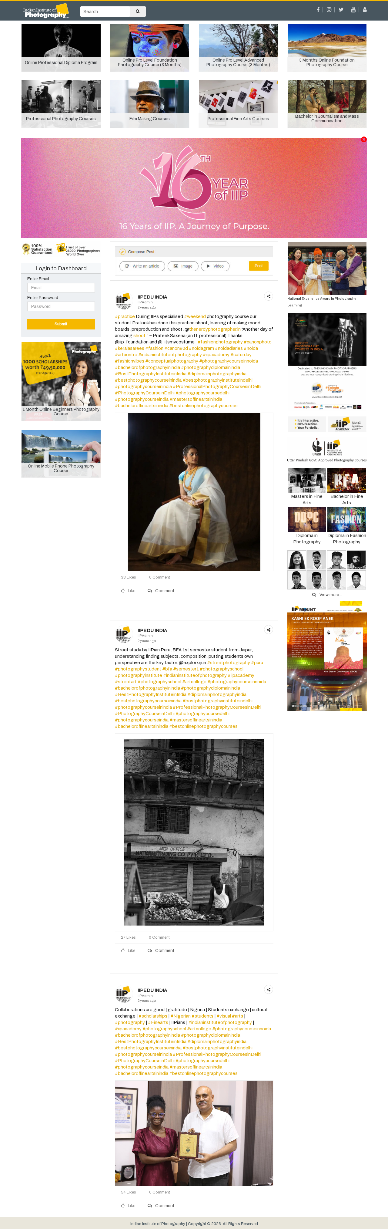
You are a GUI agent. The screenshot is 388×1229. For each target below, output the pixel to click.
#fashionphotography (220, 341)
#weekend (195, 316)
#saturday (241, 354)
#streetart (126, 681)
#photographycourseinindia (143, 386)
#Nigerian (180, 1016)
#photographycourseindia (142, 399)
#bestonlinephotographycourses (203, 405)
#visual (223, 1016)
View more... (330, 595)
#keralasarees (129, 348)
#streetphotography (228, 662)
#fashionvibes (129, 361)
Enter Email (38, 279)
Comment (164, 591)
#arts (237, 1016)
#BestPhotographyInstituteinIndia (150, 373)
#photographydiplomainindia (210, 367)
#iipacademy (216, 354)
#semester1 (186, 669)
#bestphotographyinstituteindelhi (217, 380)
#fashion (154, 348)
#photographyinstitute (138, 675)
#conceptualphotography (171, 361)
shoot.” (140, 335)
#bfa (167, 669)
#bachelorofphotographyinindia (147, 367)
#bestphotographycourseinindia (148, 380)
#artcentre (126, 354)
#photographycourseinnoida (228, 361)
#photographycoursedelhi (202, 392)
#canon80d (176, 348)
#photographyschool (221, 669)
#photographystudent (138, 669)
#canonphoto (258, 341)
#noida (251, 348)
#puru (257, 662)
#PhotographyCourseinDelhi (145, 392)
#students (202, 1016)
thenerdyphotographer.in (215, 329)
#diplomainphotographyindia (216, 373)
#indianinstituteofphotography (170, 354)
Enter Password (42, 297)
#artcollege (194, 681)
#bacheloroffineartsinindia (141, 405)
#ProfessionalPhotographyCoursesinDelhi (217, 386)
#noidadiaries (229, 348)
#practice (125, 316)
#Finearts (158, 1022)
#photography (130, 1022)
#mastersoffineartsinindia (195, 399)
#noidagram (201, 348)
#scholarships (153, 1016)
